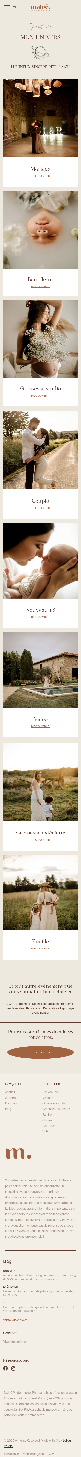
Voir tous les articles (15, 1320)
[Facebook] (5, 1368)
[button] (7, 9)
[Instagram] (13, 1368)
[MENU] (7, 9)
